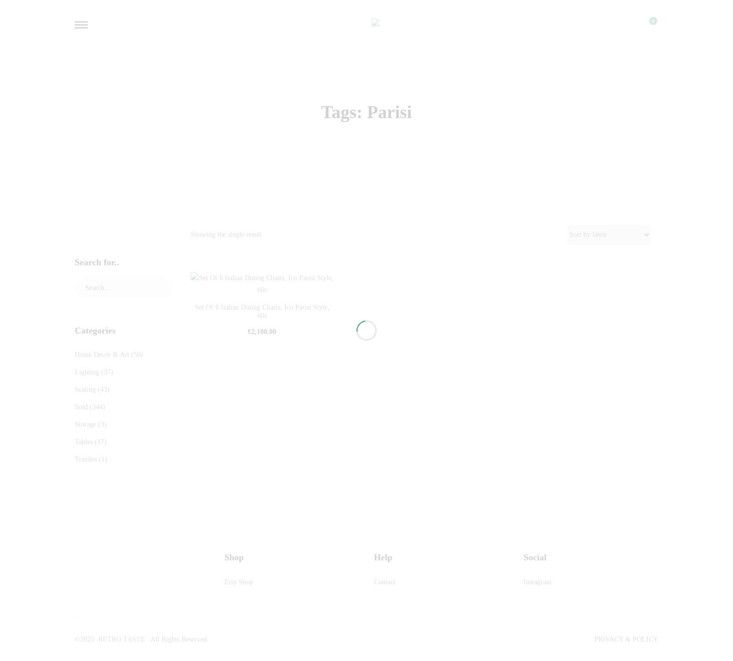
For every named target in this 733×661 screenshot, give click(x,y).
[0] (647, 25)
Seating (85, 389)
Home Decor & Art (102, 354)
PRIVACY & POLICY (626, 639)
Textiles (86, 459)
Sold (81, 407)
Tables (84, 442)
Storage (85, 424)
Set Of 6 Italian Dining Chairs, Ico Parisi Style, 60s (262, 312)
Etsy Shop (238, 582)
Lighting (87, 372)
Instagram (537, 582)
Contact (384, 582)
